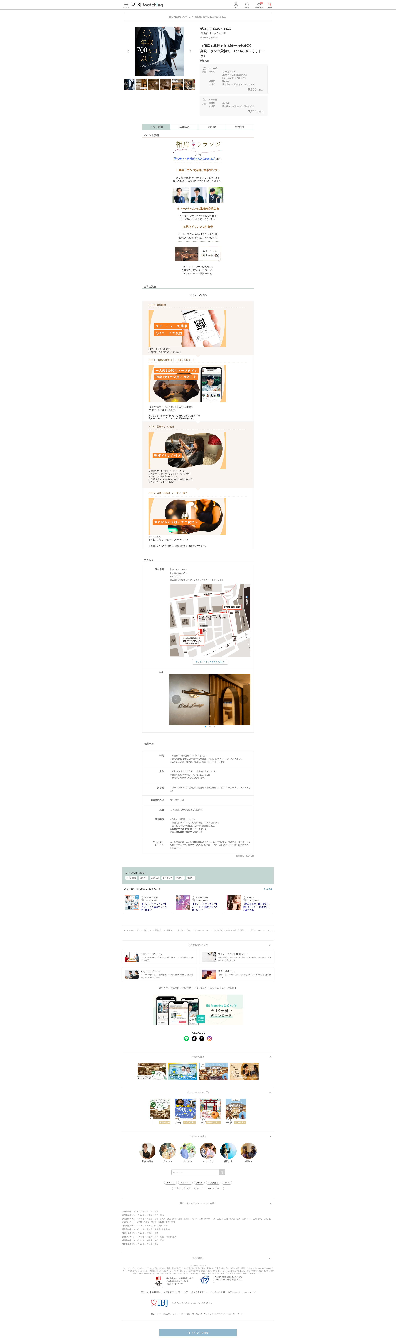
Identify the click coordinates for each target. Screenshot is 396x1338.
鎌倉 (165, 1226)
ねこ (199, 1188)
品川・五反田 (217, 1219)
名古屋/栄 (166, 1229)
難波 (162, 1237)
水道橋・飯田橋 (157, 1222)
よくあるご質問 (218, 1292)
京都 (156, 1233)
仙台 (156, 1211)
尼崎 (162, 1240)
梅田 (156, 1237)
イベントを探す (200, 1333)
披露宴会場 (213, 1183)
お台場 (125, 1222)
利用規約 (156, 1292)
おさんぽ (155, 878)
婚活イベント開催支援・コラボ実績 (175, 988)
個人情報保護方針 (199, 1292)
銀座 (169, 1219)
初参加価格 (131, 878)
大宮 (156, 1215)
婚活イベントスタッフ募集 (222, 988)
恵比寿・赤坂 (197, 1219)
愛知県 (149, 1229)
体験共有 (179, 878)
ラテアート (185, 1183)
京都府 (149, 1233)
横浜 (160, 1226)
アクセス (212, 127)
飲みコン (143, 878)
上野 (226, 1219)
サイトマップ (249, 1292)
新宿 (156, 1219)
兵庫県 (149, 1240)
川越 (162, 1215)
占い (219, 1188)
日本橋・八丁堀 (142, 1222)
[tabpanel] (159, 51)
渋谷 (260, 1219)
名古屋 (157, 1229)
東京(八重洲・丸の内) (181, 1219)
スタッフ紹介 (200, 988)
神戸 (156, 1240)
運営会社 (145, 1292)
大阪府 (149, 1237)
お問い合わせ (234, 1292)
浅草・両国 (170, 1222)
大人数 (177, 1188)
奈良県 (149, 1244)
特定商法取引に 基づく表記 (175, 1292)
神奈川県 (152, 1226)
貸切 (189, 1188)
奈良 (156, 1244)
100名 (226, 1183)
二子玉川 (253, 1219)
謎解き (199, 1183)
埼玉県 (149, 1215)
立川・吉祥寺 (242, 1219)
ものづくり (167, 878)
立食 (209, 1188)
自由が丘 (267, 1219)
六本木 (207, 1219)
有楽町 (163, 1219)
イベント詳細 (156, 127)
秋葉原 (232, 1219)
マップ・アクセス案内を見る (209, 662)
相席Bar (190, 878)
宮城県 (149, 1211)
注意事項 (239, 127)
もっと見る (268, 889)
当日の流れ (184, 127)
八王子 (132, 1222)
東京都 (149, 1219)
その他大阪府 (170, 1237)
